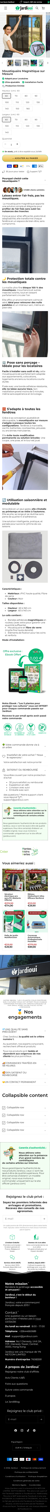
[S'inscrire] (44, 1218)
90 (36, 96)
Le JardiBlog (12, 1401)
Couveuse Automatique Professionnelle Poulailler (35, 939)
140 (7, 108)
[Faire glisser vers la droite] (47, 63)
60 (6, 96)
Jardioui (14, 1468)
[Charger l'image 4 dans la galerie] (34, 63)
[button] (6, 8)
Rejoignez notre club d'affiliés (22, 1371)
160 (28, 108)
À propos (10, 1395)
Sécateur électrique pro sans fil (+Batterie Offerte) (12, 897)
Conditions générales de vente (26, 1481)
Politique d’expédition (37, 1476)
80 (26, 96)
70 (16, 96)
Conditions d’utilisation (15, 1476)
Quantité (7, 138)
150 (17, 108)
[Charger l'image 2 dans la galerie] (18, 63)
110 (17, 102)
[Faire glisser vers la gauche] (2, 63)
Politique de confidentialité (26, 1472)
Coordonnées (35, 1485)
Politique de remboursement (33, 1468)
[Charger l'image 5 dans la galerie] (41, 63)
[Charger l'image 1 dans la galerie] (10, 63)
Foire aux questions (16, 1383)
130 (38, 102)
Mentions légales (19, 1485)
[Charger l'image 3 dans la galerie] (26, 63)
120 (27, 102)
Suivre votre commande (19, 1389)
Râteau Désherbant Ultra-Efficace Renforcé (36, 896)
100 (7, 102)
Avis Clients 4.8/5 (15, 1377)
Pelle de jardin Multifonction (11, 937)
